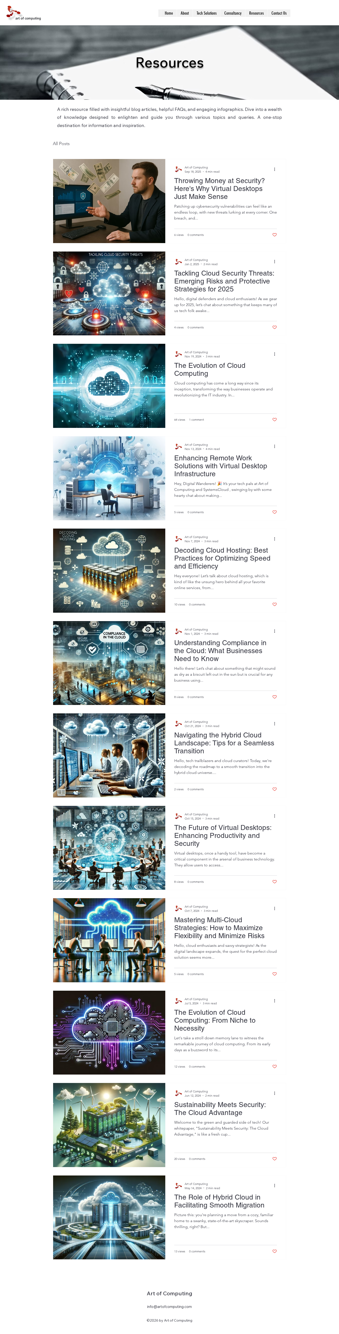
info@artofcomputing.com (169, 1306)
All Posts (61, 143)
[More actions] (276, 169)
